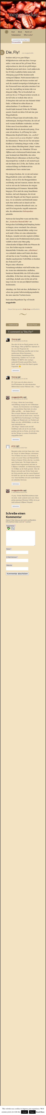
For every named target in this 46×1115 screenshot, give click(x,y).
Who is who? (28, 35)
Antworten (16, 370)
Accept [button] (24, 1112)
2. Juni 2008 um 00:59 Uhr (19, 492)
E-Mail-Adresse (11, 557)
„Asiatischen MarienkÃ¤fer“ (19, 221)
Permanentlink (16, 42)
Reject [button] (32, 1112)
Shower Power (33, 325)
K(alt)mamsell (12, 325)
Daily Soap (26, 309)
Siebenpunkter (28, 211)
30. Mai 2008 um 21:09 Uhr (20, 341)
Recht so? (28, 32)
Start (13, 32)
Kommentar (10, 526)
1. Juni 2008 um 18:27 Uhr (19, 448)
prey (13, 446)
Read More (40, 1112)
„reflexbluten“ (33, 250)
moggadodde (23, 14)
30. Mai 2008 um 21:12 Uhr (20, 379)
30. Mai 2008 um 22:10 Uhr (20, 399)
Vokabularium (16, 35)
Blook (20, 32)
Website (9, 565)
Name (8, 549)
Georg (14, 339)
